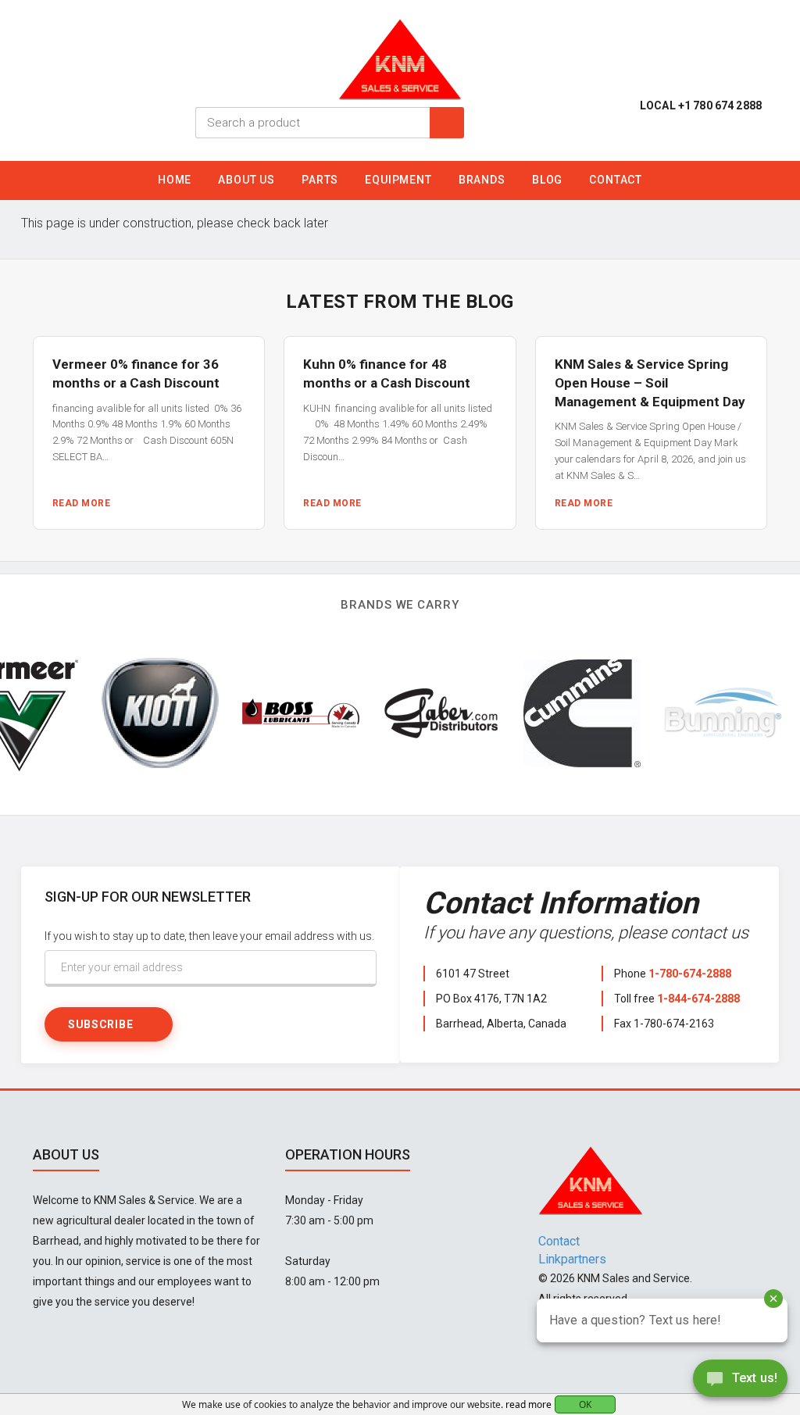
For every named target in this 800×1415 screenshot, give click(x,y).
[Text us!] (740, 1382)
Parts (320, 179)
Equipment (398, 179)
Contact (615, 179)
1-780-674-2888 (689, 973)
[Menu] (775, 184)
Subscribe (100, 1024)
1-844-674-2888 (698, 998)
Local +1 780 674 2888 (701, 105)
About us (246, 179)
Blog (547, 179)
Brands (482, 179)
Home (174, 179)
